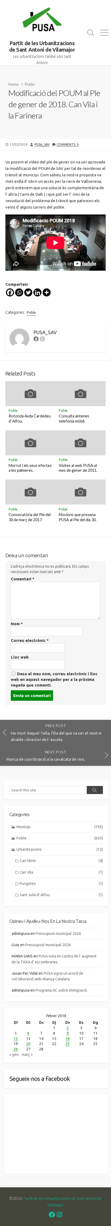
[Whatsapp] (19, 292)
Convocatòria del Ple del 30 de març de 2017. (30, 517)
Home (13, 84)
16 (67, 1038)
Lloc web (20, 657)
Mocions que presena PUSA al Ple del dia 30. (77, 517)
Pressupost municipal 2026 (58, 933)
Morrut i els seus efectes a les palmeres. (30, 468)
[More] (47, 292)
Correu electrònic (30, 640)
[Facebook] (10, 292)
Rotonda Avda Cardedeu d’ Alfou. (30, 418)
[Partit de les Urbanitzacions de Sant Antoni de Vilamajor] (42, 20)
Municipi (59, 827)
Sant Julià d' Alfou (61, 895)
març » (27, 1054)
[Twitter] (28, 292)
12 (15, 1038)
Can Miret (61, 861)
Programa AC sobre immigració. (62, 990)
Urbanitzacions (59, 849)
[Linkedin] (37, 292)
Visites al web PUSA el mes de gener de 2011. (78, 468)
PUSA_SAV (42, 144)
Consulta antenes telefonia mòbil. (74, 418)
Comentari (22, 579)
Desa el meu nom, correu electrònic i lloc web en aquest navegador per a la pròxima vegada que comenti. (54, 679)
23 (67, 1044)
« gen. (14, 1054)
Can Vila (61, 872)
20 (28, 1044)
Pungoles (61, 883)
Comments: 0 (68, 144)
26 (15, 1049)
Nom (17, 623)
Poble (30, 84)
